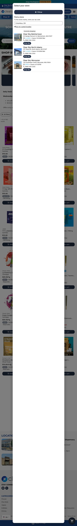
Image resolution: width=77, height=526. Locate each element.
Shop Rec (27, 43)
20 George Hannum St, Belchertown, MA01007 (37, 36)
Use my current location (23, 27)
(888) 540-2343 (30, 40)
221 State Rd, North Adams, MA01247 (35, 49)
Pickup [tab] (39, 12)
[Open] (61, 23)
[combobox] (37, 23)
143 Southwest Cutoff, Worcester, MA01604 (37, 62)
